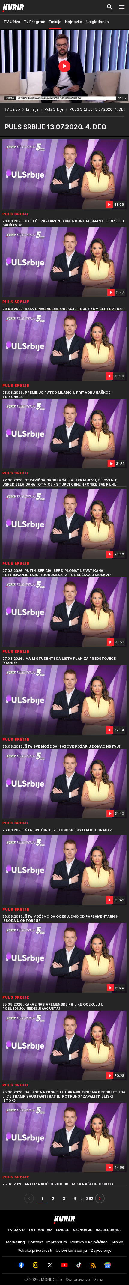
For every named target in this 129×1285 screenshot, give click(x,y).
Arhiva (117, 1241)
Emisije (32, 109)
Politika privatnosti (35, 1250)
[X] (50, 1265)
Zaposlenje (101, 1250)
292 (89, 1198)
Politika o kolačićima (89, 1241)
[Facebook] (21, 1265)
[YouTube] (64, 1265)
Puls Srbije (54, 109)
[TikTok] (79, 1265)
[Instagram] (36, 1265)
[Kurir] (12, 7)
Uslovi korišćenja (71, 1250)
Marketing (15, 1241)
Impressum (56, 1241)
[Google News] (108, 1265)
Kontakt (35, 1241)
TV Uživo (12, 109)
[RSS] (93, 1265)
